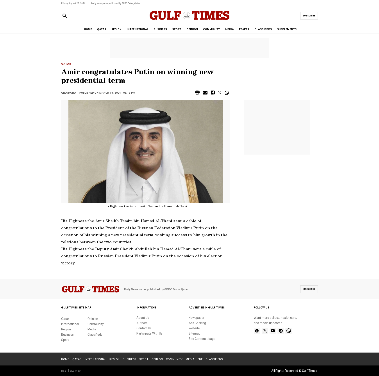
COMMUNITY (211, 29)
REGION (116, 29)
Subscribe (309, 15)
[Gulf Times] (189, 20)
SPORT (176, 29)
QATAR (101, 29)
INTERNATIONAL (137, 29)
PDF (200, 359)
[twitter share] (219, 93)
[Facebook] (257, 331)
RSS (63, 370)
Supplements (287, 29)
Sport (65, 340)
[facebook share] (213, 93)
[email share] (205, 93)
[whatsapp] (288, 331)
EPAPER (244, 29)
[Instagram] (281, 331)
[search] (64, 15)
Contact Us (144, 328)
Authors (142, 323)
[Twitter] (265, 331)
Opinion (93, 319)
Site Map (75, 370)
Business (67, 334)
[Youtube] (273, 331)
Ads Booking (197, 323)
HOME (88, 29)
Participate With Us (149, 333)
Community (96, 324)
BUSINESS (160, 29)
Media (92, 329)
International (70, 324)
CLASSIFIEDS (263, 29)
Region (66, 329)
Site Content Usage (202, 338)
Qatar (66, 63)
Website (194, 328)
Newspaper (196, 317)
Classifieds (95, 334)
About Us (142, 317)
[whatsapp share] (227, 93)
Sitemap (194, 333)
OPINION (192, 29)
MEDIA (229, 29)
